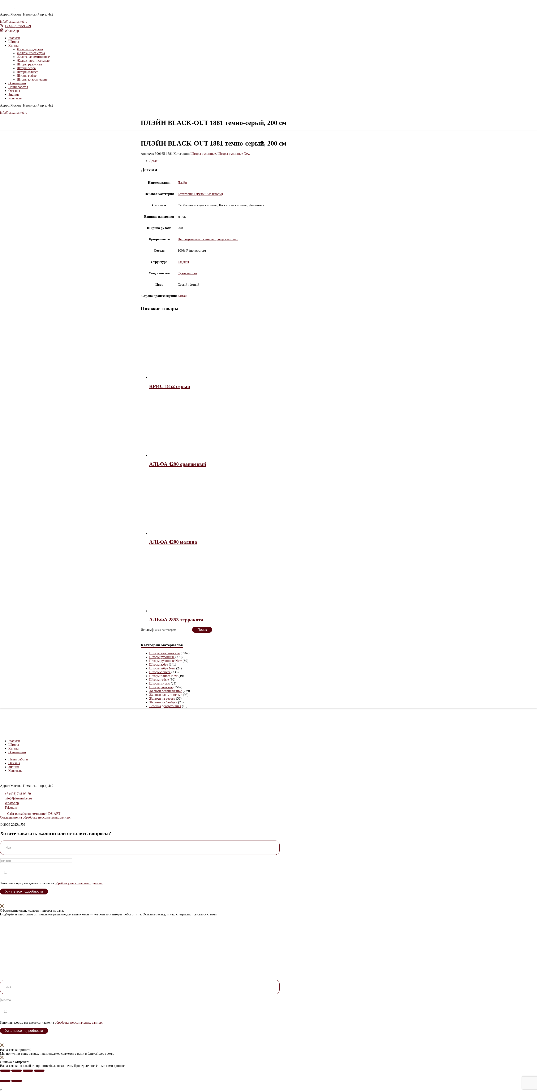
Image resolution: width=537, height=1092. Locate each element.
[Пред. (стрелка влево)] (5, 1081)
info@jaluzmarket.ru (13, 21)
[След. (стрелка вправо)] (16, 1081)
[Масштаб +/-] (5, 1071)
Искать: (146, 629)
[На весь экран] (16, 1071)
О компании (17, 83)
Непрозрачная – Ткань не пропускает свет (208, 239)
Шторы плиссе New (163, 676)
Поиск (202, 629)
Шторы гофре (26, 75)
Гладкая (183, 262)
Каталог (14, 748)
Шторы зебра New (162, 668)
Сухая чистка (187, 273)
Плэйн (182, 182)
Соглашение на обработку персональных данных (35, 817)
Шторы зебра (26, 68)
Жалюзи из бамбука (31, 53)
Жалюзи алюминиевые (33, 57)
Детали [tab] (154, 161)
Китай (182, 296)
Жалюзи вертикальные (33, 60)
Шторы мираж (159, 683)
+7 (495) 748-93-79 (18, 26)
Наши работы (18, 87)
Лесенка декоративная (165, 706)
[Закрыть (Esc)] (39, 1071)
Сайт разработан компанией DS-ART (33, 813)
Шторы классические (32, 79)
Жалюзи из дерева (30, 49)
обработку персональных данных (79, 883)
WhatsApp (12, 31)
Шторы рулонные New (234, 153)
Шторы (13, 41)
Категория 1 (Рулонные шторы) (200, 194)
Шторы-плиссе (27, 72)
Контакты (15, 98)
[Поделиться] (28, 1071)
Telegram (11, 807)
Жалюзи (14, 38)
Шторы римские (161, 687)
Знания (13, 94)
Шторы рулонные (29, 64)
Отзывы (14, 90)
